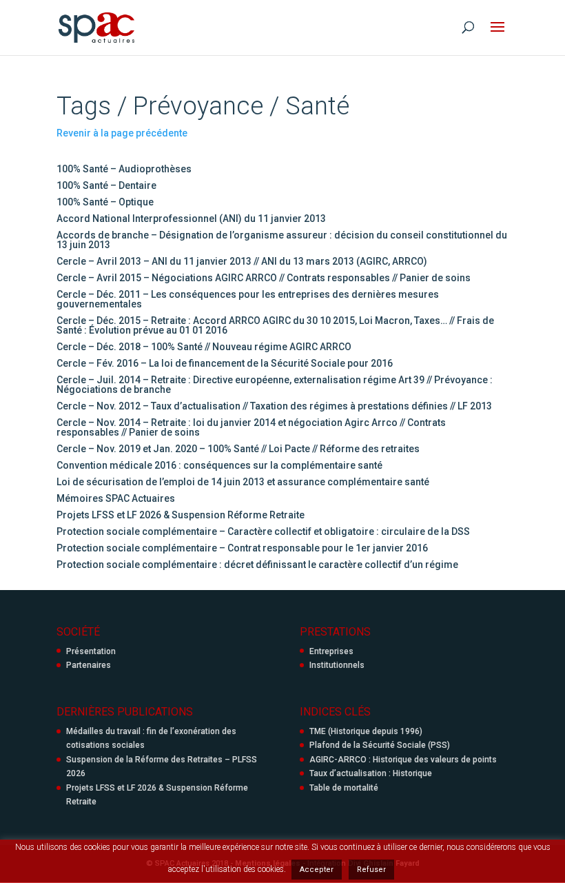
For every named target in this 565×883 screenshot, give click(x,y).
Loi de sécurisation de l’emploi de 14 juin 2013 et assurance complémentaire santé (242, 481)
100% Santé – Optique (105, 201)
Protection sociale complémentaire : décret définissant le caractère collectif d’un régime (257, 564)
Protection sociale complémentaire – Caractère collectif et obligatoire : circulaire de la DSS (263, 531)
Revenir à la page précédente (121, 133)
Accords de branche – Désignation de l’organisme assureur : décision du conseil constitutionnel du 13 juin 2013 (281, 240)
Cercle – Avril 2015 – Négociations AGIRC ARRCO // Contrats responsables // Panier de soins (263, 277)
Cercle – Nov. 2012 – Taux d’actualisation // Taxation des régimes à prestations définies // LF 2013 (274, 406)
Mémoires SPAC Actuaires (115, 498)
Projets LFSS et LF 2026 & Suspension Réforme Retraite (180, 514)
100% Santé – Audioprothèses (124, 168)
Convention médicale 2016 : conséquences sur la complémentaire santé (219, 465)
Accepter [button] (316, 869)
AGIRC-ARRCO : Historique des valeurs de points (403, 759)
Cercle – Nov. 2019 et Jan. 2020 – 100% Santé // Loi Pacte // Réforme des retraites (238, 448)
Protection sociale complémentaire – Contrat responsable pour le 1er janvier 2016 (242, 548)
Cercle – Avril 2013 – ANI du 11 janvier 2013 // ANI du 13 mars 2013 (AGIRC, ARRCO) (241, 261)
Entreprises (331, 651)
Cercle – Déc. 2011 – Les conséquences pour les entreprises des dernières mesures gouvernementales (247, 299)
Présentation (91, 651)
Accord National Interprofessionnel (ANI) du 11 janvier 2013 (191, 218)
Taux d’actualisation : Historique (370, 773)
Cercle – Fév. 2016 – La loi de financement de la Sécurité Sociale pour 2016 (224, 363)
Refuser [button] (371, 869)
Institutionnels (336, 665)
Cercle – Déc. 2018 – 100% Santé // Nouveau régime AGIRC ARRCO (203, 346)
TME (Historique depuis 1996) (365, 731)
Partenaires (88, 665)
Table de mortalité (343, 788)
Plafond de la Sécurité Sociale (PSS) (379, 745)
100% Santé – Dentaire (106, 185)
